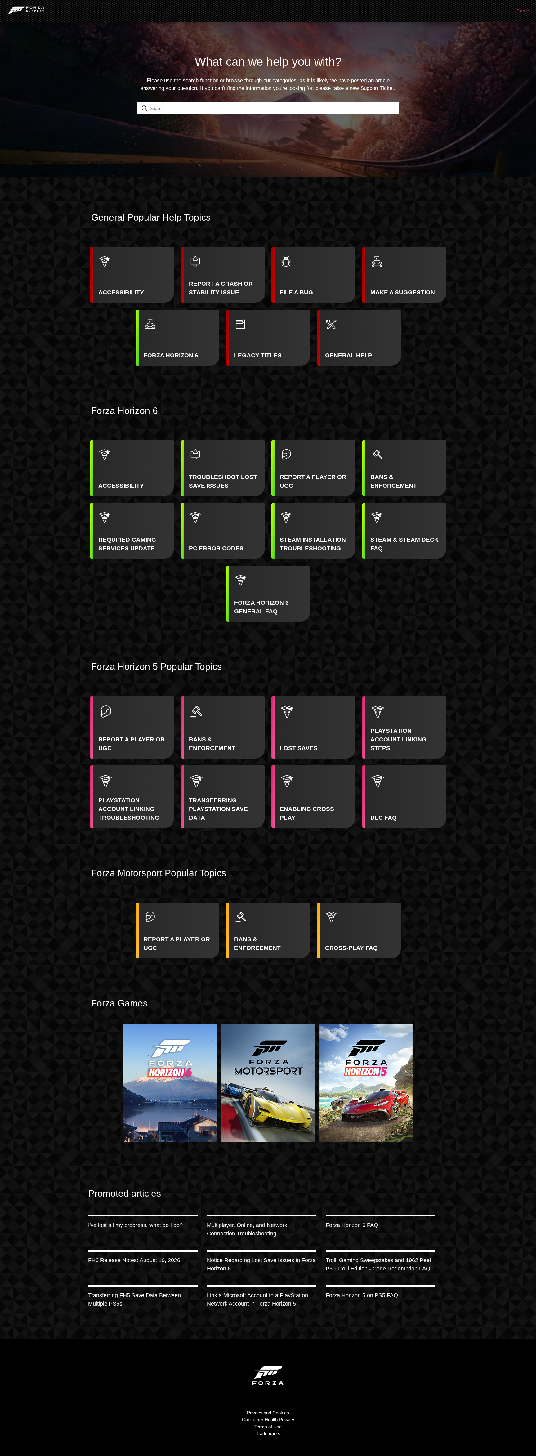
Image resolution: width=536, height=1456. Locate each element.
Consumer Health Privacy (268, 1419)
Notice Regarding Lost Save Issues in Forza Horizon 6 (261, 1264)
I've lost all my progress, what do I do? (135, 1225)
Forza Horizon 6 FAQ (352, 1225)
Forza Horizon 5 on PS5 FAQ (362, 1295)
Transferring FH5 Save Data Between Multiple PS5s (134, 1299)
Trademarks (268, 1433)
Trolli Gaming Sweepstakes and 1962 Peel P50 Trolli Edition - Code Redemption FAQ (378, 1264)
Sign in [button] (523, 10)
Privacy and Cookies (268, 1412)
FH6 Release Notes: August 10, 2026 (134, 1260)
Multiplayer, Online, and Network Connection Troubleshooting (247, 1229)
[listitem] (132, 275)
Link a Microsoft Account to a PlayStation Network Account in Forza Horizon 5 (257, 1299)
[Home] (26, 14)
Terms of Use (268, 1426)
